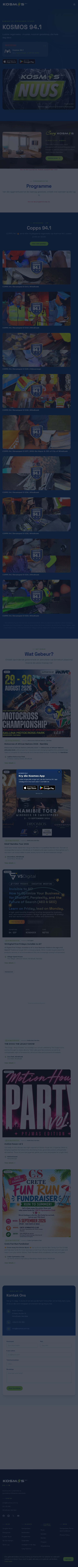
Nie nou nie (39, 793)
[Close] (59, 771)
